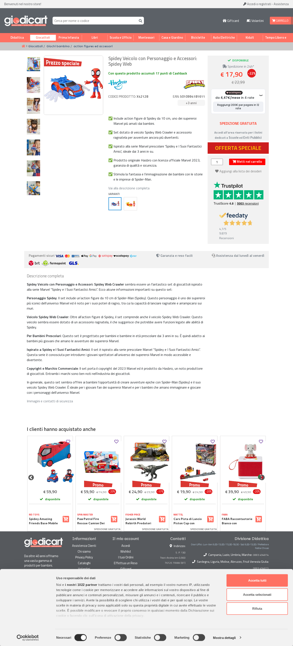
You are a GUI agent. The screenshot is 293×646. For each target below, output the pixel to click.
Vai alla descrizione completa (129, 188)
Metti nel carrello (249, 161)
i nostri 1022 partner (81, 585)
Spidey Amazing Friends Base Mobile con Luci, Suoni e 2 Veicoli (43, 521)
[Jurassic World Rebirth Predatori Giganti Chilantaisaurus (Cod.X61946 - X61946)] (146, 462)
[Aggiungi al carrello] (66, 519)
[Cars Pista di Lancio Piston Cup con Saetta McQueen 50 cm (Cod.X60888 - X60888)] (195, 462)
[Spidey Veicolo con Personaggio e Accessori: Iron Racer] (130, 203)
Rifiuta (257, 608)
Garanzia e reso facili (176, 255)
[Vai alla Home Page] (23, 46)
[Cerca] (139, 20)
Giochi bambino (58, 46)
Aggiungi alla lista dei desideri (240, 171)
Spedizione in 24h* (240, 66)
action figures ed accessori (93, 46)
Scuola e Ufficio (120, 37)
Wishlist (125, 551)
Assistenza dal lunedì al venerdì (240, 255)
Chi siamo (84, 551)
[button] (33, 189)
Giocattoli (43, 37)
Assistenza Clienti (84, 545)
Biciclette (198, 37)
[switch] (121, 637)
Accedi (258, 4)
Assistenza (281, 4)
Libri (95, 37)
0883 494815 (261, 568)
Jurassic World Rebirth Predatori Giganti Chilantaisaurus (138, 521)
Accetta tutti (257, 580)
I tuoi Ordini (125, 557)
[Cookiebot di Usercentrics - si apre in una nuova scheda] (28, 637)
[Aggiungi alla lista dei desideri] (68, 442)
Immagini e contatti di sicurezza (50, 401)
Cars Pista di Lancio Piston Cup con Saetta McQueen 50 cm (188, 521)
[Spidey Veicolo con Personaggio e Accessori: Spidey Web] (115, 203)
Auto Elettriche (224, 37)
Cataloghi (84, 563)
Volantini (257, 20)
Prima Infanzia (69, 37)
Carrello (281, 20)
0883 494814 (261, 555)
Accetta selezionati (257, 594)
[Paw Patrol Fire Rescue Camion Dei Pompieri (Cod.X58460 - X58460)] (98, 462)
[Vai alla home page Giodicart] (25, 20)
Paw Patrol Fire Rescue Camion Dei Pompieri (91, 521)
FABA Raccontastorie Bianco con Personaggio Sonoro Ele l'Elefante (237, 521)
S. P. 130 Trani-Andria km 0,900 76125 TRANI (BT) (173, 557)
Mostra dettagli (224, 637)
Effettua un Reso (125, 563)
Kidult (250, 37)
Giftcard (232, 20)
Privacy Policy (84, 557)
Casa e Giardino (172, 37)
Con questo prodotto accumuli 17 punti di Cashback (147, 73)
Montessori (146, 37)
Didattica (17, 37)
